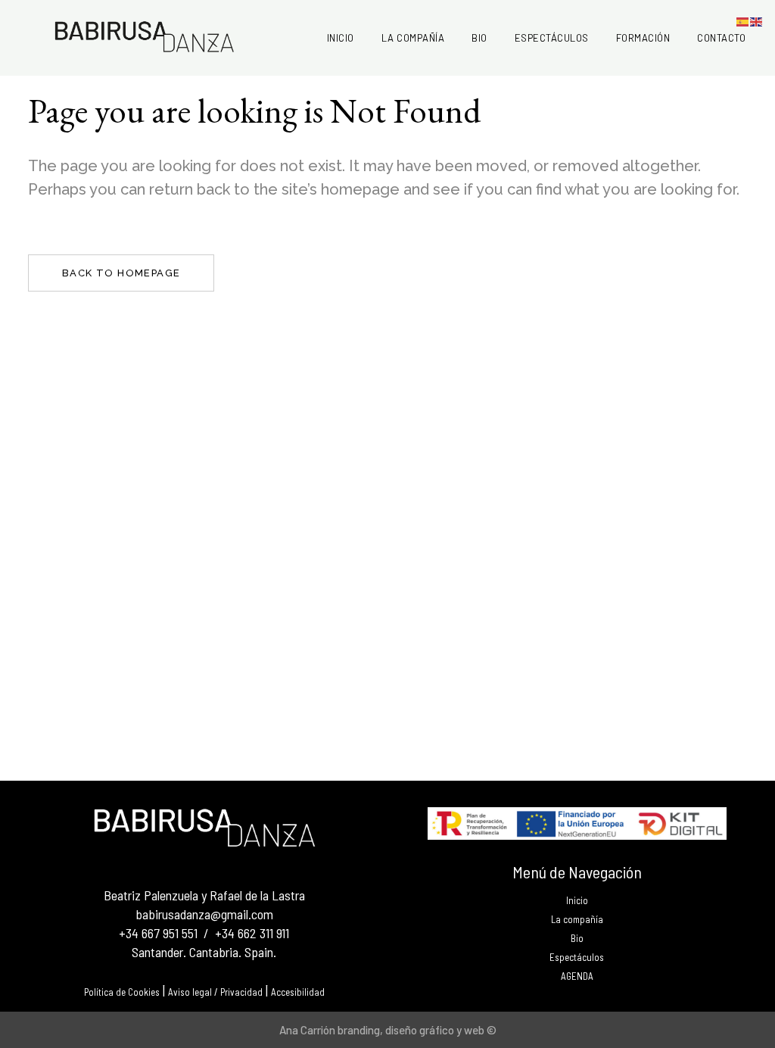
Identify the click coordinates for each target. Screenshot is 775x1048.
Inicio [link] (577, 900)
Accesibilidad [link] (298, 992)
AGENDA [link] (577, 976)
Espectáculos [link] (576, 957)
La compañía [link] (577, 919)
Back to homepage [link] (121, 273)
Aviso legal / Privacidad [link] (215, 992)
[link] (340, 38)
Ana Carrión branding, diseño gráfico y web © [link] (387, 1030)
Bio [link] (577, 938)
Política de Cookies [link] (122, 992)
